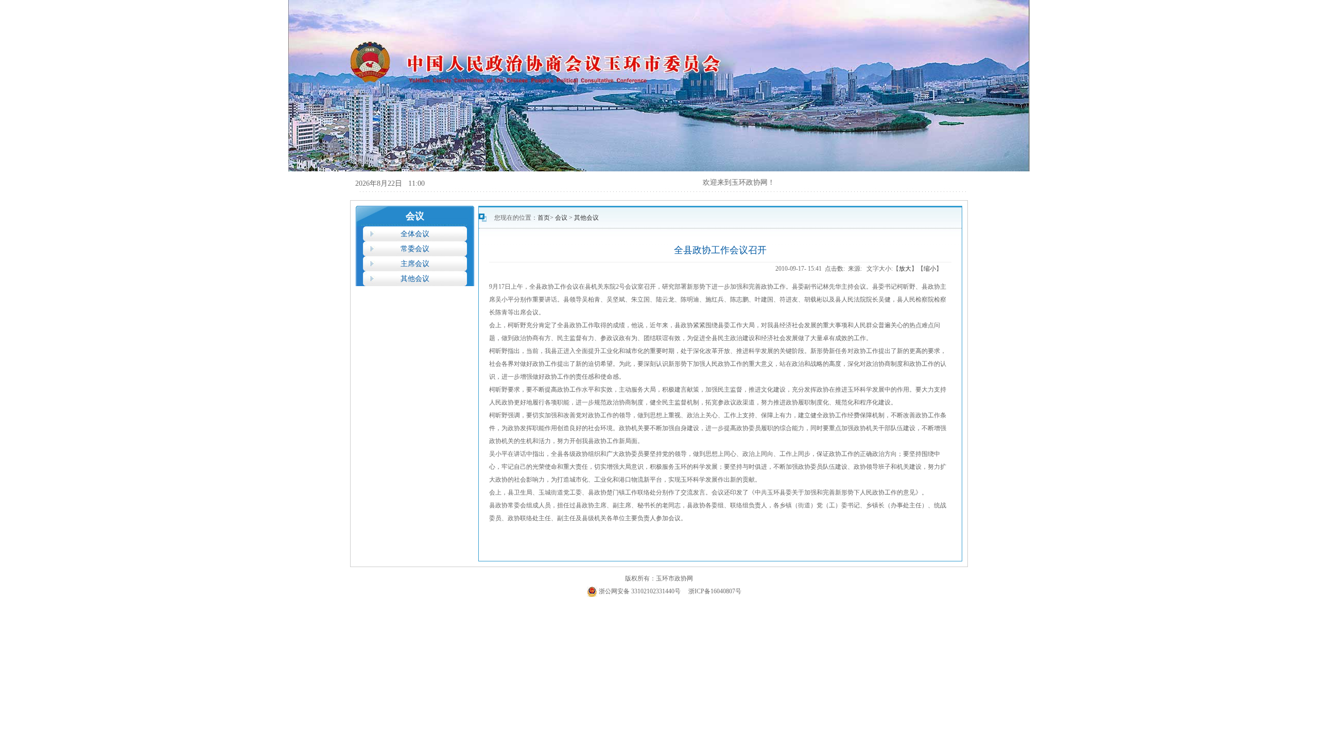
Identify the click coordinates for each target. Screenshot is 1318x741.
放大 (905, 268)
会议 (562, 217)
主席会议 (415, 264)
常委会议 (415, 249)
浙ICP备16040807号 (714, 591)
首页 (543, 217)
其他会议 (415, 279)
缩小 (930, 268)
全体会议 (415, 234)
